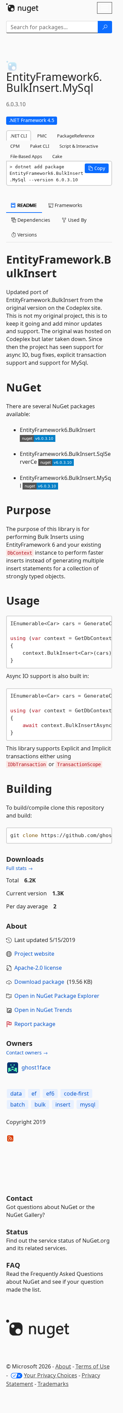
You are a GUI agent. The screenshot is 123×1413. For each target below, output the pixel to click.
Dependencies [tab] (33, 220)
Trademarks (53, 1384)
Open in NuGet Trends (43, 1010)
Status (17, 1231)
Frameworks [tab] (67, 205)
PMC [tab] (42, 136)
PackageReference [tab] (75, 136)
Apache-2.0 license (38, 967)
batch (17, 1104)
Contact (19, 1198)
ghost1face (36, 1067)
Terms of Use (93, 1366)
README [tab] (26, 205)
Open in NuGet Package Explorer (56, 996)
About (63, 1366)
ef (34, 1093)
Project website (34, 953)
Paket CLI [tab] (39, 146)
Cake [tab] (57, 156)
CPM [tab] (15, 146)
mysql (87, 1104)
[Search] (105, 27)
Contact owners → (27, 1052)
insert (62, 1104)
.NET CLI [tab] (18, 136)
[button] (97, 168)
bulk (40, 1104)
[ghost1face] (12, 1068)
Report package (34, 1024)
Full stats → (19, 868)
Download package (39, 982)
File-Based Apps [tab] (26, 156)
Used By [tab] (76, 220)
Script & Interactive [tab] (78, 146)
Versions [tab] (26, 234)
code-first (76, 1093)
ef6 (50, 1093)
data (16, 1093)
